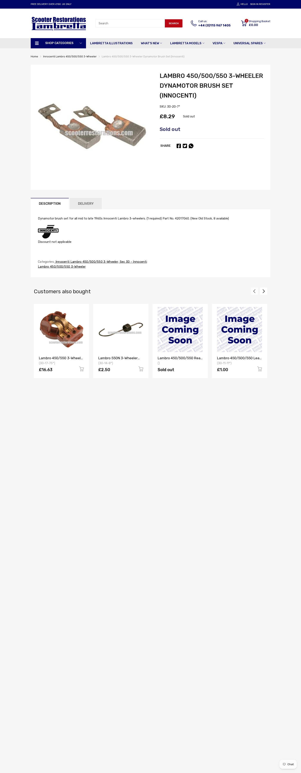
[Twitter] (184, 145)
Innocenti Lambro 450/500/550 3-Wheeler (86, 262)
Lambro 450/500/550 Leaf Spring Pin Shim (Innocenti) (239, 360)
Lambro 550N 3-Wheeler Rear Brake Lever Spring (118, 360)
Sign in (254, 4)
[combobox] (130, 23)
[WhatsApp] (191, 145)
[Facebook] (178, 145)
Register (264, 4)
